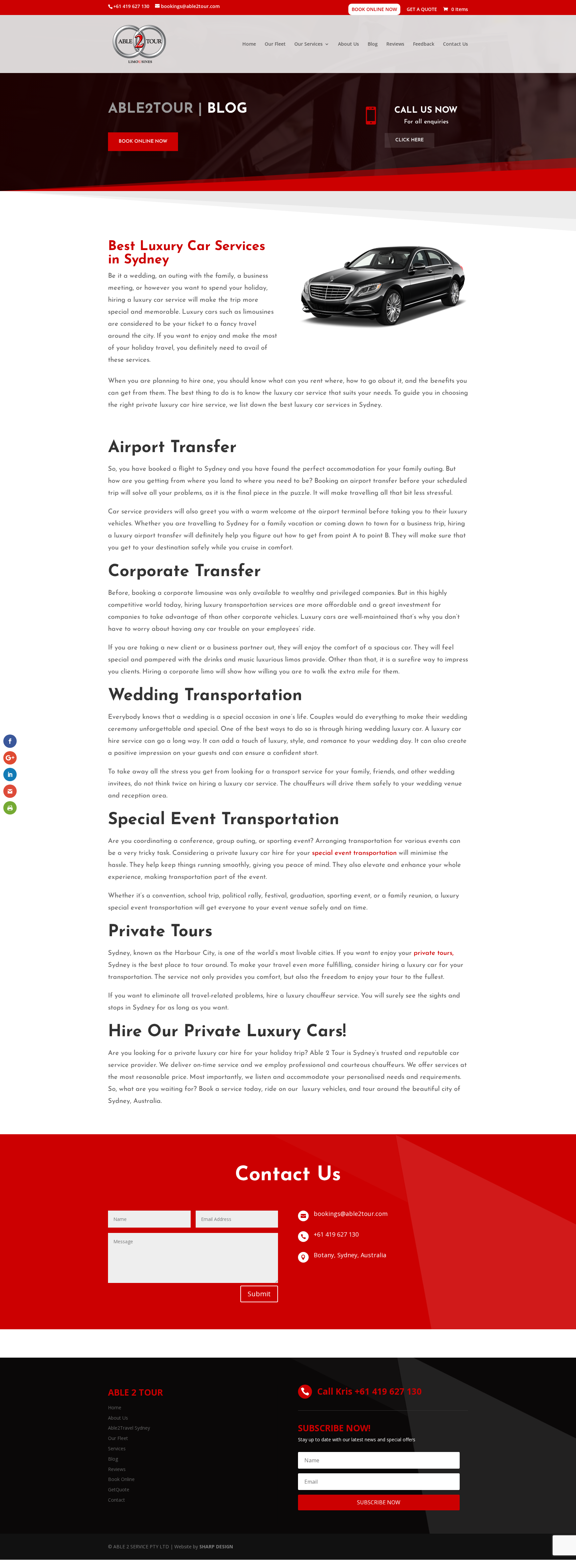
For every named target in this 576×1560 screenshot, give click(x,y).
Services (117, 1448)
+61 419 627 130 (336, 1234)
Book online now (143, 141)
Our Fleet (275, 44)
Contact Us (455, 44)
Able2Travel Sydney (129, 1428)
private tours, (434, 953)
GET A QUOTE (422, 9)
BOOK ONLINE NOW (374, 9)
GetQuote (118, 1489)
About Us (348, 44)
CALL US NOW (426, 110)
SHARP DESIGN (216, 1546)
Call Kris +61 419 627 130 (369, 1391)
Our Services (308, 44)
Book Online (121, 1479)
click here (409, 140)
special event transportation (354, 853)
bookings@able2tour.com (351, 1214)
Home (249, 44)
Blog (373, 44)
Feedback (423, 44)
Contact (116, 1500)
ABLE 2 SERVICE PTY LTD (141, 1546)
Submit (259, 1293)
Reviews (395, 44)
